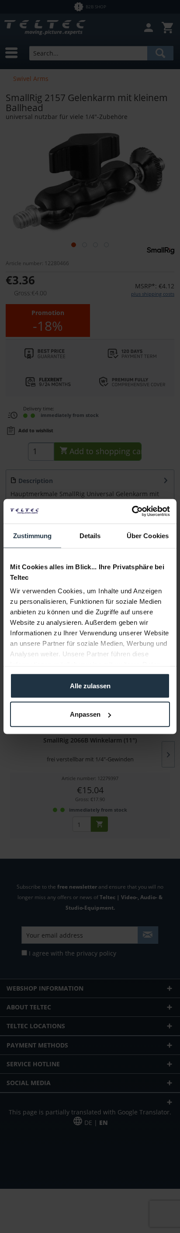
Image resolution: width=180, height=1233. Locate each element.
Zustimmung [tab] (32, 535)
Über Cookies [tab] (148, 535)
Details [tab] (90, 535)
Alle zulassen (90, 685)
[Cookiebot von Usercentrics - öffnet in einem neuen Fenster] (131, 511)
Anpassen (85, 714)
